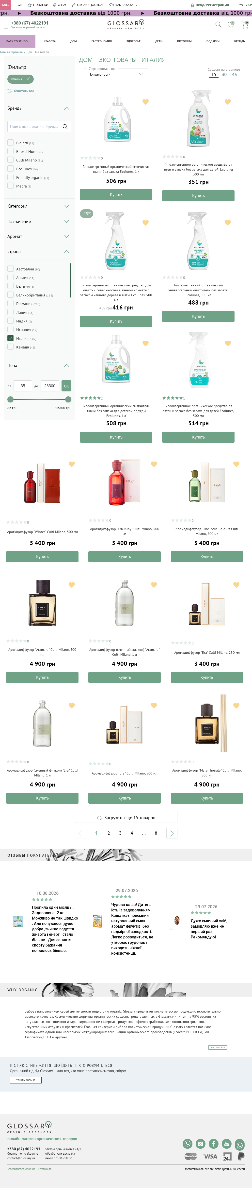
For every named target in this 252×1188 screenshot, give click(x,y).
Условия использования (21, 1169)
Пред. (80, 833)
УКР (248, 4)
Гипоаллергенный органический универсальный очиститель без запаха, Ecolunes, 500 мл (198, 290)
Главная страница (11, 52)
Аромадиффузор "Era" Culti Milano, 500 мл (124, 773)
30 (224, 74)
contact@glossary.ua (21, 1158)
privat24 (227, 1156)
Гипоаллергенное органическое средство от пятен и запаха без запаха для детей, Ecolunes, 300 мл (198, 169)
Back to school (17, 41)
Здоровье (133, 41)
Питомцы (184, 41)
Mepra (23, 186)
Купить (116, 194)
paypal (241, 1156)
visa (210, 1156)
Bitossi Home (29, 151)
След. (171, 833)
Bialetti (25, 142)
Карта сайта (44, 1169)
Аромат (14, 236)
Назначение (19, 221)
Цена (12, 365)
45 (234, 74)
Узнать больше (25, 1080)
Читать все (218, 1047)
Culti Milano (29, 160)
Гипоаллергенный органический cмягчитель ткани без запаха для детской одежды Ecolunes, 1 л (116, 411)
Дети (158, 41)
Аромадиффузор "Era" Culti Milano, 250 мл (207, 652)
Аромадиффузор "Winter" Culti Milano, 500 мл (42, 532)
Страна (14, 251)
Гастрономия (102, 41)
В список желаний (145, 102)
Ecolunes (27, 168)
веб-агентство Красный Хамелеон (225, 1169)
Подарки (213, 41)
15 (213, 74)
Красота (50, 41)
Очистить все (24, 91)
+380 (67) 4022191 (29, 23)
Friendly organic (32, 177)
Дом (73, 41)
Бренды (240, 41)
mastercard (191, 1156)
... (144, 833)
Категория (17, 206)
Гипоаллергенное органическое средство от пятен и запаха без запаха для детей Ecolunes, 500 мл (198, 411)
